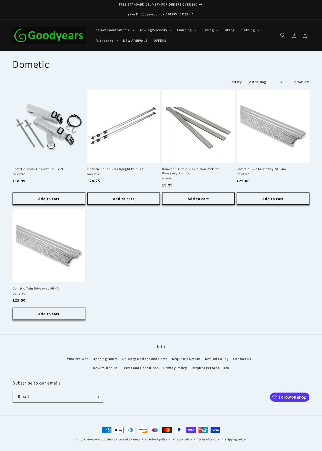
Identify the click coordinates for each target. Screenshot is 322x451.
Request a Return (186, 359)
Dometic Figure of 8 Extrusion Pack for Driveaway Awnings (190, 171)
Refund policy (157, 439)
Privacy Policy (175, 368)
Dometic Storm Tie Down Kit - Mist (38, 169)
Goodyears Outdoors (101, 439)
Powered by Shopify (129, 439)
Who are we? (77, 359)
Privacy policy (182, 439)
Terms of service (208, 439)
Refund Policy (216, 359)
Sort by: (235, 82)
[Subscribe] (97, 397)
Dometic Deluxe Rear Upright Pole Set (115, 169)
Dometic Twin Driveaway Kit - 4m (261, 169)
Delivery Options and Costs (145, 359)
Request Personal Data (210, 368)
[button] (115, 30)
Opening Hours (105, 359)
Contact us (242, 359)
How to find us (105, 368)
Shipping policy (235, 439)
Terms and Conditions (140, 368)
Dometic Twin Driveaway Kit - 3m (37, 288)
